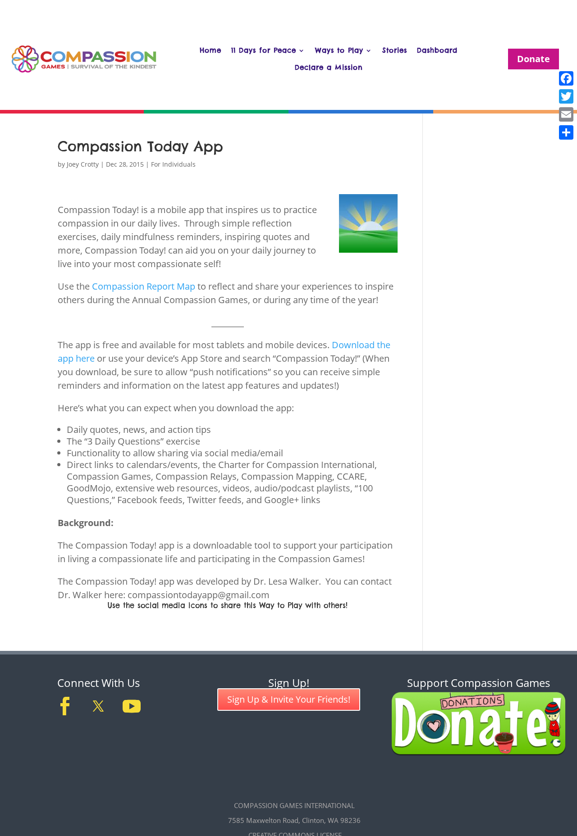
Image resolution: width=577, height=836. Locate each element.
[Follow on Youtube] (132, 706)
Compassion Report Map (143, 286)
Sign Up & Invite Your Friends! (288, 699)
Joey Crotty (83, 164)
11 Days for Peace (263, 50)
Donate (533, 59)
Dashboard (437, 50)
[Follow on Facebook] (65, 706)
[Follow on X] (98, 706)
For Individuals (173, 164)
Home (210, 50)
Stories (394, 50)
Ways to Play (339, 50)
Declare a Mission (329, 67)
